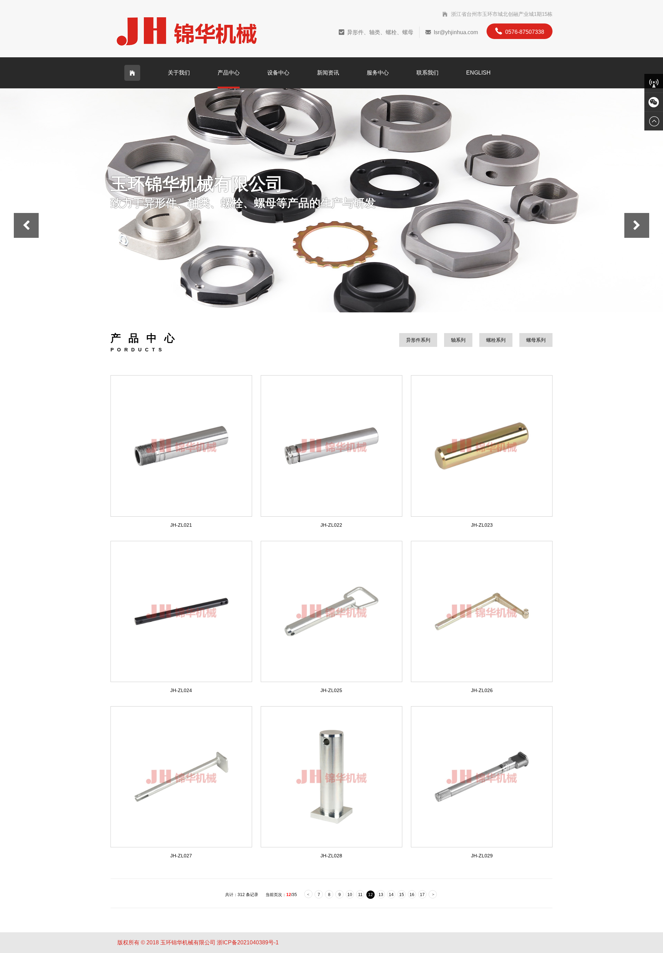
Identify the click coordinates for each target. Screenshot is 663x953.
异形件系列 (418, 340)
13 (380, 894)
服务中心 (378, 73)
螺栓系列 (496, 340)
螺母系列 (536, 340)
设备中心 (278, 73)
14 (391, 894)
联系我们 (427, 73)
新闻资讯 (328, 73)
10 (349, 894)
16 (412, 894)
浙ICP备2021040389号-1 (248, 942)
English (478, 73)
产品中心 (229, 73)
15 (401, 894)
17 (422, 894)
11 (360, 894)
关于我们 (179, 73)
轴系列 (458, 340)
